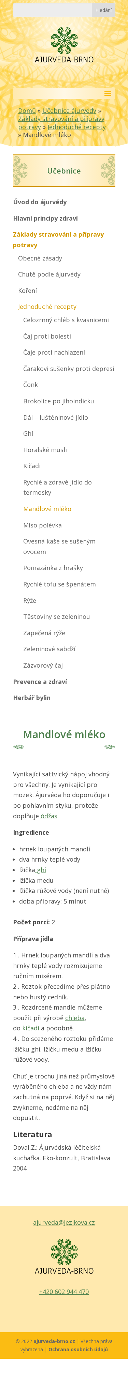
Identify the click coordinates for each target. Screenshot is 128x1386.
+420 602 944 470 (64, 1291)
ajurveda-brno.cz (54, 1341)
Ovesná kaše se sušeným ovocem (59, 546)
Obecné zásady (40, 258)
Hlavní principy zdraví (45, 218)
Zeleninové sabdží (49, 649)
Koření (27, 290)
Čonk (30, 385)
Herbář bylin (32, 698)
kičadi (30, 1028)
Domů (27, 110)
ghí (41, 870)
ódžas (49, 816)
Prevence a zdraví (40, 681)
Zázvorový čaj (43, 665)
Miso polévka (42, 525)
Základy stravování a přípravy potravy (58, 239)
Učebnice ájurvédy (69, 110)
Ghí (28, 433)
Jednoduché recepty (76, 127)
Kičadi (32, 466)
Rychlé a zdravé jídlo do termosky (57, 487)
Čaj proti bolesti (47, 336)
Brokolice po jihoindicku (58, 401)
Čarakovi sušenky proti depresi (68, 368)
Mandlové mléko (47, 509)
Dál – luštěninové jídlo (55, 417)
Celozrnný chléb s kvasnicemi (66, 320)
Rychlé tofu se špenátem (59, 584)
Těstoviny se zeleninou (56, 616)
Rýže (29, 600)
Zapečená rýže (44, 633)
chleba (75, 1018)
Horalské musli (45, 450)
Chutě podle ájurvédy (49, 274)
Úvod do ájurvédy (40, 202)
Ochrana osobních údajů (78, 1349)
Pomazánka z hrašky (53, 568)
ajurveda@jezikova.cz (64, 1222)
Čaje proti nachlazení (54, 352)
